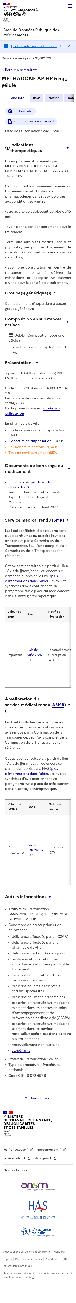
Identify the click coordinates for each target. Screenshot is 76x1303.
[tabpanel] (38, 596)
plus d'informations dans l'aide (31, 578)
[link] (38, 32)
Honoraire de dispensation (30, 440)
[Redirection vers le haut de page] (68, 147)
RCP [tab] (36, 97)
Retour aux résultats (21, 69)
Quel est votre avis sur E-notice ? (34, 46)
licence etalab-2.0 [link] (20, 1277)
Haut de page (40, 1097)
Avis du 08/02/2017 (35, 652)
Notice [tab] (53, 97)
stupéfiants (21, 1050)
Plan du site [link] (52, 1259)
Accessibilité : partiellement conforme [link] (26, 1252)
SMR (57, 520)
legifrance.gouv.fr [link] (16, 1149)
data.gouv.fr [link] (44, 1158)
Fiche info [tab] (16, 97)
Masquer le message (69, 46)
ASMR (58, 705)
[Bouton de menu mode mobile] (70, 6)
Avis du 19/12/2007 (36, 847)
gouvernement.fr (49, 1149)
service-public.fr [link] (15, 1158)
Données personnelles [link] (28, 1259)
